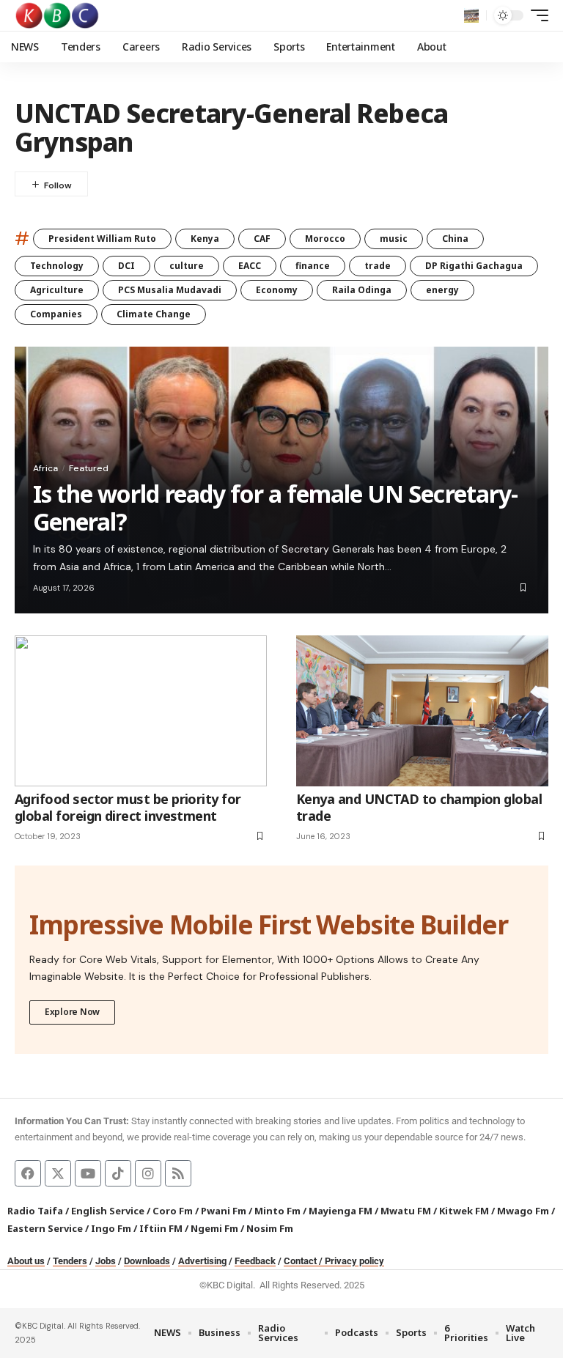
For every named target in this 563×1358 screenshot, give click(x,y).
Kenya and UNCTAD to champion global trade (419, 807)
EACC (249, 265)
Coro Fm (172, 1210)
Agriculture (57, 290)
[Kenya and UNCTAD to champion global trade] (422, 710)
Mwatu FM (405, 1210)
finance (312, 265)
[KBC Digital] (57, 15)
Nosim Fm (268, 1228)
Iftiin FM (161, 1228)
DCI (126, 265)
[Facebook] (28, 1173)
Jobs (105, 1260)
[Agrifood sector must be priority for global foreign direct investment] (141, 710)
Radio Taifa (35, 1210)
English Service (107, 1210)
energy (442, 290)
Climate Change (154, 314)
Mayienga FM (340, 1210)
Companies (56, 314)
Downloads (147, 1260)
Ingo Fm (111, 1228)
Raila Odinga (361, 290)
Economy (277, 290)
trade (377, 265)
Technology (57, 265)
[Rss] (178, 1173)
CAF (262, 238)
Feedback (255, 1260)
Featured (88, 468)
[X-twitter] (58, 1173)
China (455, 238)
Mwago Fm (523, 1210)
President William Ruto (102, 238)
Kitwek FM (464, 1210)
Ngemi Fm (214, 1228)
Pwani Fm (223, 1210)
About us (26, 1260)
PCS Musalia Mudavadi (169, 290)
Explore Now (72, 1011)
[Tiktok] (118, 1173)
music (394, 238)
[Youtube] (88, 1173)
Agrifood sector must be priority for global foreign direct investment (128, 807)
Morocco (325, 238)
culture (186, 265)
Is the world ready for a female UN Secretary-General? (275, 507)
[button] (471, 15)
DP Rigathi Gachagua (474, 265)
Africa (45, 468)
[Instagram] (148, 1173)
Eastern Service (45, 1228)
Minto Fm (277, 1210)
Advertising (202, 1260)
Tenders (70, 1260)
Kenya (205, 238)
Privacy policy (354, 1260)
